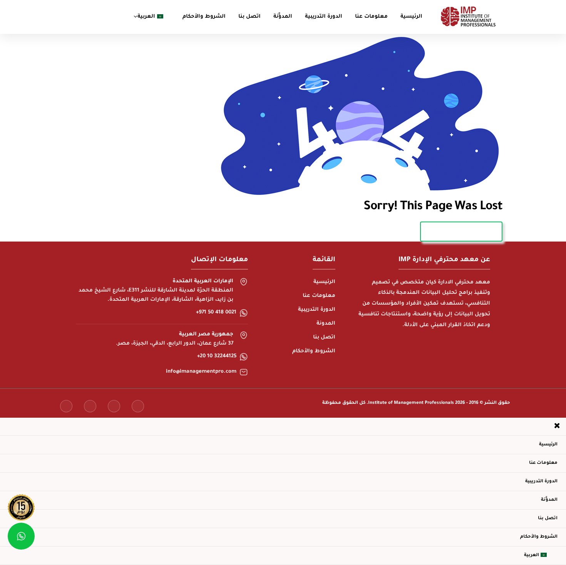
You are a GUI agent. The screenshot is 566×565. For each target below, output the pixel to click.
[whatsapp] (21, 536)
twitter (90, 406)
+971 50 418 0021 (216, 312)
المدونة (325, 324)
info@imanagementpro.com (201, 372)
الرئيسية (411, 17)
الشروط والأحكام (204, 17)
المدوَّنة (282, 17)
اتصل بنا (249, 17)
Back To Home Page (461, 231)
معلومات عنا (371, 17)
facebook (66, 406)
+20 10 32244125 (216, 356)
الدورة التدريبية (323, 17)
